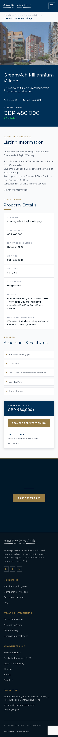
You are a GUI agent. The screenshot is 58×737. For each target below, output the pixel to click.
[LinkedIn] (6, 569)
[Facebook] (12, 569)
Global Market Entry (14, 663)
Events (7, 674)
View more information (16, 189)
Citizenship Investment (16, 636)
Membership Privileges (16, 592)
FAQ (6, 603)
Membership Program (15, 586)
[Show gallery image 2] (52, 62)
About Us (8, 680)
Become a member (14, 597)
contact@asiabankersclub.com (23, 438)
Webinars (8, 669)
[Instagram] (19, 569)
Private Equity (11, 630)
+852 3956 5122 (15, 443)
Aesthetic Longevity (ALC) (17, 658)
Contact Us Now (29, 498)
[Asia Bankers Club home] (17, 6)
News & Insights (12, 652)
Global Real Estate (13, 619)
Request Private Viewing (29, 423)
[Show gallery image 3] (55, 62)
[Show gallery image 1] (50, 62)
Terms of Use (9, 731)
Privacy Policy (23, 731)
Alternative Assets (13, 625)
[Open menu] (51, 6)
